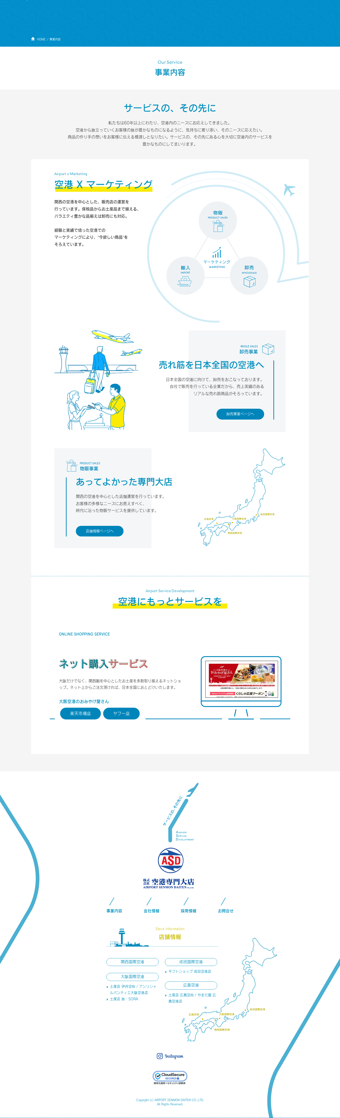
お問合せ (226, 911)
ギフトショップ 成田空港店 (189, 971)
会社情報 (151, 911)
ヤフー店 (121, 713)
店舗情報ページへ (100, 531)
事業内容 (55, 39)
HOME (41, 39)
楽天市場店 (80, 713)
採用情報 (188, 911)
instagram (170, 1056)
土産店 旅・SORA (124, 999)
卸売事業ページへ (240, 414)
